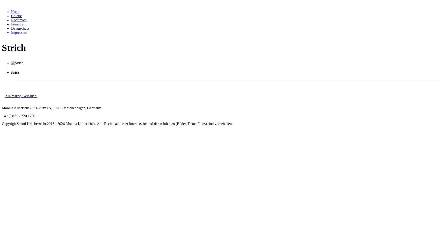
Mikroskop (13, 96)
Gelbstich (29, 96)
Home (15, 12)
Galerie (16, 16)
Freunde (17, 24)
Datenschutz (20, 28)
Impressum (19, 32)
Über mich (19, 20)
